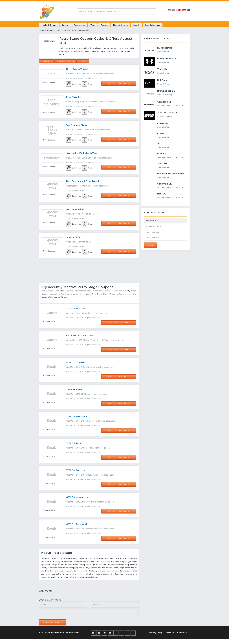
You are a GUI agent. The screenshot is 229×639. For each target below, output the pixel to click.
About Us (170, 633)
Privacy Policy (155, 633)
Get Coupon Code (118, 323)
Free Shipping (74, 97)
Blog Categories (152, 25)
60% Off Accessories (77, 524)
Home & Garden (120, 25)
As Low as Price (75, 209)
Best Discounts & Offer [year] (82, 181)
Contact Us (182, 633)
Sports (65, 25)
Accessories (79, 25)
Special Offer (73, 237)
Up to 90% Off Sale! (77, 69)
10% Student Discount (78, 125)
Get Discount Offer (118, 83)
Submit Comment (52, 622)
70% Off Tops (73, 443)
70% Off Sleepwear (77, 416)
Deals (83, 61)
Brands (136, 25)
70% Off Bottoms (75, 470)
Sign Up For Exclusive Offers (81, 153)
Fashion (104, 25)
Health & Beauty (49, 25)
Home (42, 30)
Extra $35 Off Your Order (79, 335)
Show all (47, 61)
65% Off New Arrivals (78, 497)
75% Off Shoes (74, 389)
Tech (92, 25)
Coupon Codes (66, 61)
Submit (150, 245)
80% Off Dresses (75, 362)
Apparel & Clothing (55, 30)
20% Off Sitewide (75, 308)
